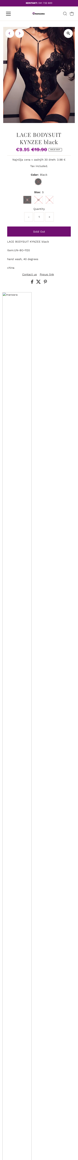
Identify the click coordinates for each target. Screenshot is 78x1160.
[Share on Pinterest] (45, 282)
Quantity (39, 208)
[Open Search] (65, 13)
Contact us (29, 274)
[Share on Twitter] (39, 282)
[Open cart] (72, 13)
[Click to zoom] (68, 33)
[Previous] (9, 33)
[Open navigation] (12, 14)
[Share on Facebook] (32, 282)
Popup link (47, 274)
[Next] (19, 33)
